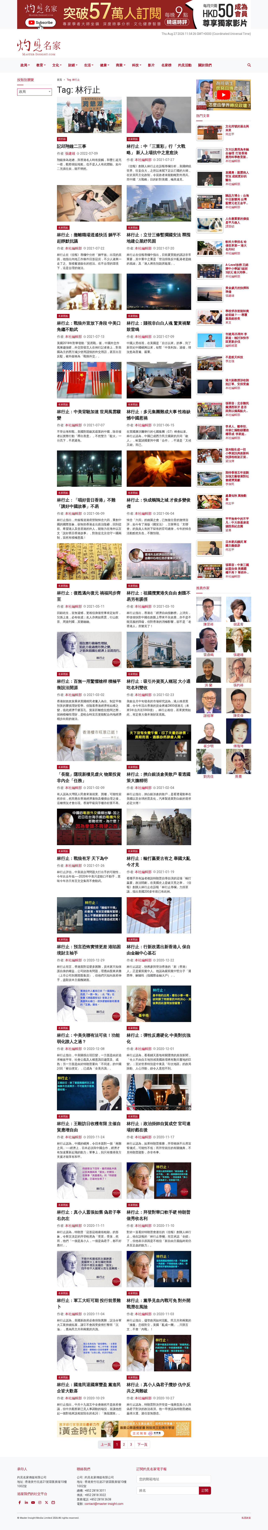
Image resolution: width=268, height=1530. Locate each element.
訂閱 (205, 1490)
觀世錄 (62, 139)
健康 (103, 65)
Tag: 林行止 (73, 79)
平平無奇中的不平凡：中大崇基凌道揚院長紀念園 (237, 522)
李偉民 (229, 484)
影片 (151, 65)
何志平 (229, 134)
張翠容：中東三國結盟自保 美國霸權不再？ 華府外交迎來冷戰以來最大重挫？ (237, 572)
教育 (39, 65)
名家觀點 (133, 139)
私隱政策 (246, 1518)
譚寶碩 (229, 226)
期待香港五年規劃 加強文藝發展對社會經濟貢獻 (237, 476)
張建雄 (70, 153)
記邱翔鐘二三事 (71, 146)
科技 (135, 65)
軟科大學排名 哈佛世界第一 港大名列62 (236, 245)
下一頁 (142, 1444)
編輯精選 (231, 345)
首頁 (59, 79)
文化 (55, 65)
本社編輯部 (143, 160)
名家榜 (166, 65)
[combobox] (34, 92)
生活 (87, 65)
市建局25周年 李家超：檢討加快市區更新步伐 (237, 337)
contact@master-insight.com (104, 1503)
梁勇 (228, 530)
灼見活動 (185, 65)
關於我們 (205, 65)
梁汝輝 (229, 461)
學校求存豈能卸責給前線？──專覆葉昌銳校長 (237, 314)
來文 (228, 322)
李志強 (229, 361)
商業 (119, 65)
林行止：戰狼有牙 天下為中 (82, 858)
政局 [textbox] (22, 92)
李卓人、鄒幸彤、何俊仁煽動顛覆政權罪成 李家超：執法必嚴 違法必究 (237, 434)
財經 (71, 65)
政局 (24, 65)
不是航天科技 (234, 357)
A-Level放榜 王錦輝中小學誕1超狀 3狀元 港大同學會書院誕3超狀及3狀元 (236, 272)
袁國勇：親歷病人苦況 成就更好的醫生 (237, 176)
